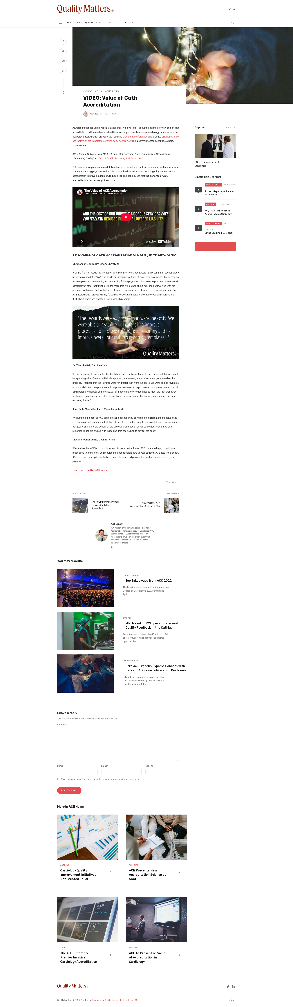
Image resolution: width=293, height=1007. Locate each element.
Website (149, 766)
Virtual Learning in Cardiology (219, 233)
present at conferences (135, 136)
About (79, 23)
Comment (62, 724)
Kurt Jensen (96, 114)
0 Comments (225, 204)
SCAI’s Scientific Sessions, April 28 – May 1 (120, 158)
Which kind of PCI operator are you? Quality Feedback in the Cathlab (152, 625)
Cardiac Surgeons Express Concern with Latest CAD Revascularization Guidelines (155, 668)
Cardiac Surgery (131, 661)
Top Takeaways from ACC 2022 (148, 580)
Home (70, 23)
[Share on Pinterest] (63, 61)
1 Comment (230, 185)
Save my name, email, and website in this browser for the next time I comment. (100, 779)
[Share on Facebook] (63, 41)
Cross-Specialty (124, 23)
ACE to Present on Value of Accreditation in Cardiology (147, 957)
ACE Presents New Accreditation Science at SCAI (145, 504)
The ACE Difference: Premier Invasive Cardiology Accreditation (105, 505)
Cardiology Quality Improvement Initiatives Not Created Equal (78, 875)
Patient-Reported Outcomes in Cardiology (219, 193)
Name (60, 766)
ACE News (87, 91)
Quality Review (93, 23)
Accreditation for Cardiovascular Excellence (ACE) (132, 531)
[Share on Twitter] (63, 51)
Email (104, 766)
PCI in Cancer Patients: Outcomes (208, 164)
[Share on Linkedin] (63, 71)
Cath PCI (108, 23)
